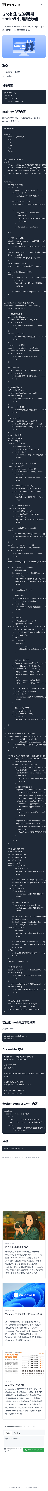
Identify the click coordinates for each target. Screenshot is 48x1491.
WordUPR (18, 1488)
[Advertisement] (24, 1183)
